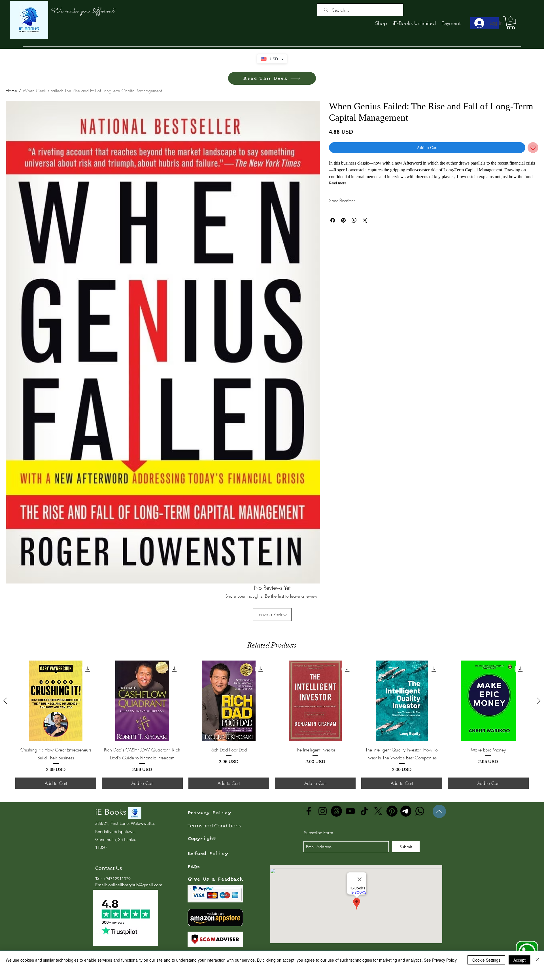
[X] (378, 811)
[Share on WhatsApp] (354, 220)
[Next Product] (539, 700)
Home (11, 91)
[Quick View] (55, 701)
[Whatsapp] (419, 811)
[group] (272, 724)
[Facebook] (308, 811)
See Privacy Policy (440, 960)
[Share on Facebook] (332, 220)
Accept (519, 960)
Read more (337, 183)
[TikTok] (364, 811)
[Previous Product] (5, 700)
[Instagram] (322, 811)
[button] (510, 22)
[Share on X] (365, 220)
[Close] (537, 959)
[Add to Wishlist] (533, 147)
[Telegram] (405, 811)
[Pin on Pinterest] (343, 220)
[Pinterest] (392, 811)
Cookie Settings (486, 960)
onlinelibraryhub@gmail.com (135, 884)
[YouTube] (350, 811)
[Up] (439, 811)
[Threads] (336, 811)
